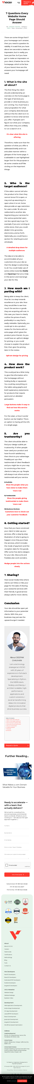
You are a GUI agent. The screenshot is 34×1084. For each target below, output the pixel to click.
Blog (5, 960)
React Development (10, 1016)
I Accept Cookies (22, 1081)
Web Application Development (13, 1005)
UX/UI (9, 28)
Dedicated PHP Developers (12, 980)
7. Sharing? (8, 728)
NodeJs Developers (10, 983)
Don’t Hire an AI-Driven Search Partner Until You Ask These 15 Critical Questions (16, 784)
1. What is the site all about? (12, 719)
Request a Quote (12, 745)
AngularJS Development (11, 1022)
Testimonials (7, 951)
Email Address (7, 840)
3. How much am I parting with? (13, 722)
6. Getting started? (10, 727)
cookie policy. (14, 1081)
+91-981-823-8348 (21, 884)
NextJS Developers (9, 974)
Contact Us (7, 965)
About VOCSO (8, 946)
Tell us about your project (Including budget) (14, 854)
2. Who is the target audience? (13, 721)
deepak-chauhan (14, 26)
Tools (5, 963)
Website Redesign (9, 995)
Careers (6, 949)
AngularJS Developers (10, 985)
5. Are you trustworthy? (11, 725)
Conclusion (8, 730)
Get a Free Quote (17, 874)
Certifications (8, 954)
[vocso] (17, 940)
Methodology (8, 957)
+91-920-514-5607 (18, 887)
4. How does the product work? (13, 724)
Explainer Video (8, 998)
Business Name (8, 833)
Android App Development (12, 1008)
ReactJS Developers (10, 977)
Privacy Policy (10, 1070)
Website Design (8, 992)
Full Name (6, 825)
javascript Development (11, 1019)
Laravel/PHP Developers (11, 1013)
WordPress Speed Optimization (13, 1025)
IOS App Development (10, 1011)
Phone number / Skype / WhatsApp (13, 847)
